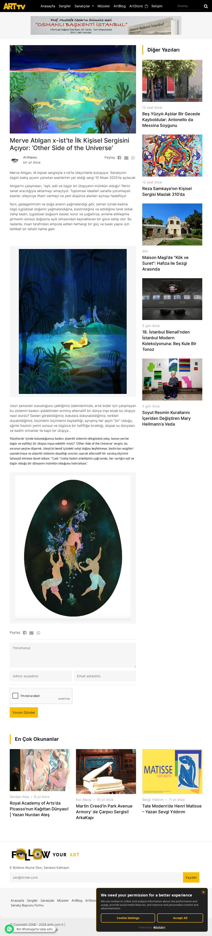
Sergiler (65, 6)
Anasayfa (48, 6)
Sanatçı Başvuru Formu (27, 905)
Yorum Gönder (23, 712)
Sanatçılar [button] (83, 6)
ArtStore (137, 6)
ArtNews (30, 157)
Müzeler (104, 6)
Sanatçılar (47, 900)
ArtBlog (120, 6)
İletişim (157, 6)
